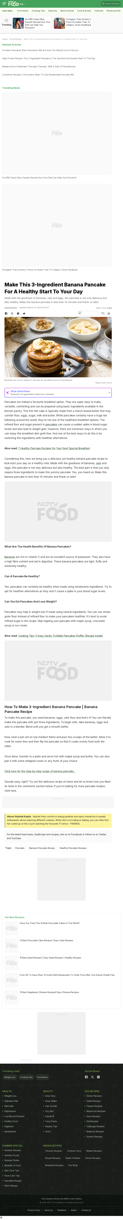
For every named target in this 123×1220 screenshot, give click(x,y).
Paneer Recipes (94, 1106)
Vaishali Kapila (10, 307)
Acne (48, 1131)
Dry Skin (49, 1111)
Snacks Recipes (94, 1136)
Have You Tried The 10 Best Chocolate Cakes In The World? (50, 923)
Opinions (52, 11)
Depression (10, 1111)
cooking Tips (38, 11)
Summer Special (12, 1145)
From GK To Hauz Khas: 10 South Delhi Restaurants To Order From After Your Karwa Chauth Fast (67, 975)
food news (27, 834)
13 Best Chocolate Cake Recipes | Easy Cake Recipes (46, 940)
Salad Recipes (94, 1101)
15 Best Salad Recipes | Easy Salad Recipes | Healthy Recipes (50, 957)
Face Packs (51, 1121)
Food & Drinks (84, 11)
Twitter (102, 834)
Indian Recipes (52, 1145)
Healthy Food (11, 1121)
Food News (22, 11)
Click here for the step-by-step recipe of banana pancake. (40, 771)
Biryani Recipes (53, 1158)
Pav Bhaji (73, 1165)
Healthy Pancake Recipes (73, 848)
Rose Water (51, 1101)
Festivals (98, 11)
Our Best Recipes (14, 917)
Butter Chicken (73, 1158)
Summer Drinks (11, 1160)
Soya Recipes (93, 1116)
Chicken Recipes (53, 1151)
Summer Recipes (12, 1150)
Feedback (61, 1210)
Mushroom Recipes (96, 1111)
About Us (49, 1210)
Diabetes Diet (11, 1101)
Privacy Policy (34, 1210)
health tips (39, 834)
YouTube (16, 838)
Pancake (19, 848)
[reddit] (24, 313)
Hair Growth (51, 1106)
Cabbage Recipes (96, 1126)
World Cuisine (67, 11)
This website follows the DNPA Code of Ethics (61, 1199)
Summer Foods (11, 1155)
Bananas (9, 556)
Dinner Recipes (94, 1096)
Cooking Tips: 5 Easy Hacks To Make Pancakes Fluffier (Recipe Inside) (60, 635)
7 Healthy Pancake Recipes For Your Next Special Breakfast (54, 448)
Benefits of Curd (12, 1165)
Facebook (76, 834)
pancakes (51, 424)
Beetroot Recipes (95, 1131)
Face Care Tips (12, 1175)
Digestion (9, 1126)
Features (7, 11)
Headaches (10, 1131)
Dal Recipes (92, 1121)
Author (74, 1210)
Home (5, 39)
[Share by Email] (103, 313)
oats (98, 463)
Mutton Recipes (94, 1151)
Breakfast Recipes (54, 1165)
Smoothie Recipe (12, 1180)
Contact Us (86, 1210)
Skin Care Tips (11, 1170)
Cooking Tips (26, 1077)
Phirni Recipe (11, 1185)
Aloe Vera (50, 1096)
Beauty (48, 1091)
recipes (55, 834)
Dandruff (49, 1116)
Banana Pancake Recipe (42, 848)
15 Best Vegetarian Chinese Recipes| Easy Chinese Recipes (49, 992)
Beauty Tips (51, 1126)
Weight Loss (9, 1077)
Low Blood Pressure (14, 1116)
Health (7, 1091)
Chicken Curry (74, 1151)
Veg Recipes (91, 1091)
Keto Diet (9, 1106)
